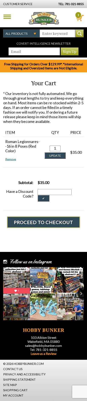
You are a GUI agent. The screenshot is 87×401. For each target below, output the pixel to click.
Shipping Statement (19, 379)
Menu (7, 17)
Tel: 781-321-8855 (43, 349)
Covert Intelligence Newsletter (43, 43)
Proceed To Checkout (43, 222)
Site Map (10, 385)
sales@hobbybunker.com (43, 345)
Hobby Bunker (44, 18)
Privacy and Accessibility (24, 374)
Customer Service (18, 4)
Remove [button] (10, 159)
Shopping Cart (15, 390)
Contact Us (13, 369)
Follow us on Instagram (31, 261)
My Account (13, 395)
